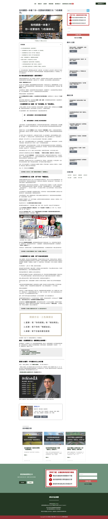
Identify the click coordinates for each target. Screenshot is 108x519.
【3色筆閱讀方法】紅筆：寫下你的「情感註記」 (31, 52)
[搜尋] (88, 10)
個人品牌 (69, 177)
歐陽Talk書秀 (35, 364)
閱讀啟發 (80, 175)
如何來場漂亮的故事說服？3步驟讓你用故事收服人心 (78, 160)
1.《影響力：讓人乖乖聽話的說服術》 (29, 351)
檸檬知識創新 (65, 516)
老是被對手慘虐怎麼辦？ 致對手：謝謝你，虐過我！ (78, 59)
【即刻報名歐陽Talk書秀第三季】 (26, 372)
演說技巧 (75, 175)
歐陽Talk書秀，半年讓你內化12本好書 (29, 59)
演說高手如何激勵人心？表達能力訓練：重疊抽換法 (78, 71)
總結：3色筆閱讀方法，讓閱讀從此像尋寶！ (30, 57)
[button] (101, 4)
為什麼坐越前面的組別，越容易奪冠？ (29, 48)
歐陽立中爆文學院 (11, 3)
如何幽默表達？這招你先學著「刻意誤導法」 (32, 61)
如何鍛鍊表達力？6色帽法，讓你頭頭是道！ (78, 136)
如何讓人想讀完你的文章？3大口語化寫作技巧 (36, 308)
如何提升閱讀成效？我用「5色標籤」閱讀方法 (36, 251)
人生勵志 (75, 177)
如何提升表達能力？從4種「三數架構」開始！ (77, 148)
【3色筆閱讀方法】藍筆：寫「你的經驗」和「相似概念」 (32, 50)
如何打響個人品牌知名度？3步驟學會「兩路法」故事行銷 (34, 66)
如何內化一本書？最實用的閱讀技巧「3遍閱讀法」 (37, 171)
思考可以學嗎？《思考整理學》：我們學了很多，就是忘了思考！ (78, 48)
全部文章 (69, 175)
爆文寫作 (85, 175)
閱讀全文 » (25, 454)
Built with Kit (78, 38)
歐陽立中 (37, 406)
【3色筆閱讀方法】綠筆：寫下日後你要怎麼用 (30, 55)
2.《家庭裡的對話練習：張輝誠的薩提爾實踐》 (31, 353)
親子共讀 (80, 177)
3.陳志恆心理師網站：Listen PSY (28, 354)
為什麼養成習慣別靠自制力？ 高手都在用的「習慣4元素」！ (78, 83)
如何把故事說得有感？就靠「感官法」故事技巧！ (32, 64)
